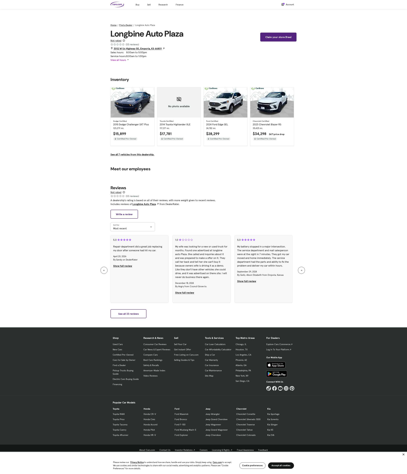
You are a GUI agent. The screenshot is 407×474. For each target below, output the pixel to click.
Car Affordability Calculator (218, 349)
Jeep (207, 408)
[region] (203, 462)
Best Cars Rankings (152, 360)
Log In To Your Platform (277, 349)
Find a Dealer (125, 25)
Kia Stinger (272, 424)
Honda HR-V (150, 435)
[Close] (403, 454)
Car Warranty (211, 360)
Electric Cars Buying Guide (126, 379)
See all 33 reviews (128, 313)
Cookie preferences (252, 465)
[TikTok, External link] (268, 388)
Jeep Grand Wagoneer (216, 429)
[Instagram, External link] (286, 388)
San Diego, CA (242, 381)
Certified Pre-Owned (123, 354)
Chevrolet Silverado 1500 (248, 419)
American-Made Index (154, 370)
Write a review (124, 214)
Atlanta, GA (241, 365)
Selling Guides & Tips (184, 360)
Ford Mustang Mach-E (185, 429)
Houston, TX (242, 349)
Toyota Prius (118, 419)
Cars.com (217, 462)
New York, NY (242, 375)
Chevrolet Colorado (246, 435)
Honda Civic (149, 419)
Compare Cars (150, 354)
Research (163, 4)
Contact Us (164, 450)
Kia (268, 408)
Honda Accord (150, 424)
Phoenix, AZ (241, 360)
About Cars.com (147, 450)
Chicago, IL (241, 344)
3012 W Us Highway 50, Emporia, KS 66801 (138, 48)
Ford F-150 (180, 424)
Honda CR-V (150, 414)
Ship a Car (210, 354)
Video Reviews (150, 375)
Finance (179, 4)
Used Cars (118, 344)
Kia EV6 (270, 435)
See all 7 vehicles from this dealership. (132, 154)
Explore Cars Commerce (278, 344)
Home (113, 25)
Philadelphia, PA (243, 370)
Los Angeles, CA (243, 354)
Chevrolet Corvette (245, 414)
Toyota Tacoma (120, 424)
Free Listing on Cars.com (186, 354)
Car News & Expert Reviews (156, 349)
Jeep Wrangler (212, 414)
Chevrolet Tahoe (244, 429)
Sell (149, 4)
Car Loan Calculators (215, 344)
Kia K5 (270, 429)
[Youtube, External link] (280, 388)
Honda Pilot (149, 429)
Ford (177, 408)
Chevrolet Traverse (245, 424)
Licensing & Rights (221, 450)
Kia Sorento (273, 419)
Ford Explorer (181, 435)
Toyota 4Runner (120, 435)
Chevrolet (241, 408)
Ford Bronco (181, 419)
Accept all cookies (281, 465)
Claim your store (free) (278, 37)
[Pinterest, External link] (292, 388)
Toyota (116, 408)
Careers (203, 450)
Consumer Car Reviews (154, 344)
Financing (117, 384)
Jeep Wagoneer (213, 424)
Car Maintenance (213, 370)
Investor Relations (184, 450)
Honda (147, 408)
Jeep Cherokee (213, 435)
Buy (137, 4)
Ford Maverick (181, 414)
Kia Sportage (273, 414)
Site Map (209, 375)
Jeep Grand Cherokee (216, 419)
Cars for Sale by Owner (124, 360)
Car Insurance (212, 365)
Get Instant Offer (182, 349)
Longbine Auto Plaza (144, 204)
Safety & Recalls (151, 365)
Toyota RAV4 (119, 414)
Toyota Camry (119, 429)
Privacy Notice (137, 462)
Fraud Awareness (245, 450)
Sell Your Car (180, 344)
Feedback (263, 450)
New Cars (117, 349)
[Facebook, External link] (274, 388)
